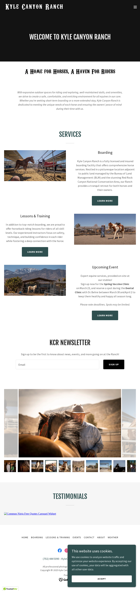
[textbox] (57, 364)
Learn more (35, 251)
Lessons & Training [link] (58, 537)
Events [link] (77, 537)
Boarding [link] (37, 537)
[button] (135, 7)
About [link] (101, 537)
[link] (34, 6)
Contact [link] (89, 537)
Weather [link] (113, 537)
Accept (102, 579)
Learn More (105, 200)
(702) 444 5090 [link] (51, 558)
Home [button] (25, 537)
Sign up (114, 364)
